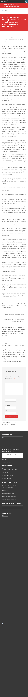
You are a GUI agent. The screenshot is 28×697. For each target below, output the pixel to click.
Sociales (17, 38)
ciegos (9, 39)
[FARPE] (3, 10)
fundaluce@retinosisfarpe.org (9, 496)
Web (6, 410)
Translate (13, 424)
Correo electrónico (7, 404)
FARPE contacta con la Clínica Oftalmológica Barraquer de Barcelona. (14, 320)
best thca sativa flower (7, 347)
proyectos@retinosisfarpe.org (9, 499)
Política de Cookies (7, 478)
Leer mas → (5, 459)
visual (19, 39)
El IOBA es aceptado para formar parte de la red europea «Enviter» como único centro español (14, 315)
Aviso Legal (5, 472)
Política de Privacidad (8, 475)
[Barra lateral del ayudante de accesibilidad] (26, 1)
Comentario (8, 382)
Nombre (6, 398)
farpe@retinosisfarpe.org (8, 493)
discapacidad (14, 39)
